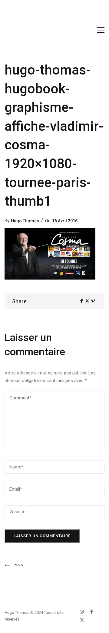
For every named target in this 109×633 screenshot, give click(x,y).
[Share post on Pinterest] (93, 300)
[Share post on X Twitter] (87, 300)
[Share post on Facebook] (81, 300)
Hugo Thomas (25, 220)
